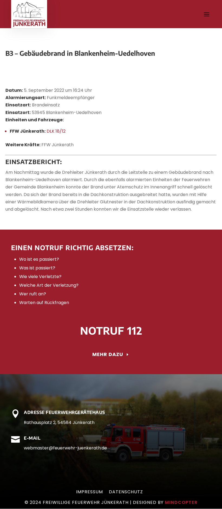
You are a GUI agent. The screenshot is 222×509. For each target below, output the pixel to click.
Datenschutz (126, 492)
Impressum (89, 492)
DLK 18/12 (56, 131)
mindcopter (181, 502)
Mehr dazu (107, 354)
